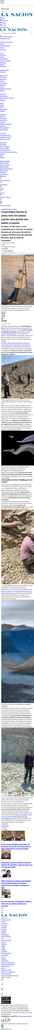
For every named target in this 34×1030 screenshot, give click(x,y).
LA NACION (5, 209)
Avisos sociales (4, 148)
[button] (17, 117)
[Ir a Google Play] (6, 1000)
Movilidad (3, 62)
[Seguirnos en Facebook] (2, 980)
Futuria (2, 53)
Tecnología (3, 118)
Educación (3, 79)
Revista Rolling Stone (6, 169)
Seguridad (3, 77)
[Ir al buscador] (2, 11)
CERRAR (2, 1)
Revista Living (4, 167)
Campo (2, 57)
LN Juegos (3, 115)
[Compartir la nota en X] (4, 321)
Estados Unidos (4, 70)
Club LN (4, 25)
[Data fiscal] (2, 1027)
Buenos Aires (4, 75)
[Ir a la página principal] (17, 16)
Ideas (1, 156)
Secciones (5, 20)
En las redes (13, 209)
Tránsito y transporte (6, 42)
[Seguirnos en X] (2, 984)
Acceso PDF (3, 143)
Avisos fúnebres (5, 146)
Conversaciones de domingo (8, 152)
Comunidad (3, 83)
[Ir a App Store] (6, 1003)
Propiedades (4, 59)
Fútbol (2, 103)
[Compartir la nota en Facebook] (2, 321)
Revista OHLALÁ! (5, 161)
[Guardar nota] (2, 314)
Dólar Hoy (3, 55)
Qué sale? (3, 133)
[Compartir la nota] (2, 316)
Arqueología (5, 826)
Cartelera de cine (5, 135)
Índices (2, 64)
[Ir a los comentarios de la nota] (4, 314)
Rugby (2, 105)
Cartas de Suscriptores (7, 98)
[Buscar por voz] (31, 33)
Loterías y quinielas (5, 124)
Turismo (2, 116)
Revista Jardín (4, 170)
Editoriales (3, 94)
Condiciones (21, 1016)
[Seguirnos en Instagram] (2, 989)
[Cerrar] (27, 30)
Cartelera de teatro (5, 137)
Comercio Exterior (5, 61)
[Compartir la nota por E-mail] (6, 321)
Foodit (4, 23)
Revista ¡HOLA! (4, 163)
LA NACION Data (5, 46)
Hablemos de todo (5, 89)
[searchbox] (16, 33)
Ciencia (2, 87)
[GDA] (5, 1022)
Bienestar (3, 85)
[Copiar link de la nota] (2, 319)
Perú (4, 828)
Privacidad (28, 1016)
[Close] (2, 908)
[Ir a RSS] (2, 994)
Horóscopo (3, 120)
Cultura (2, 81)
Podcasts (2, 126)
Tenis (1, 107)
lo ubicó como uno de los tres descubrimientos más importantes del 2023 (16, 816)
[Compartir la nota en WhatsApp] (4, 316)
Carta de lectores (5, 150)
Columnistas (3, 96)
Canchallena (3, 109)
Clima (1, 44)
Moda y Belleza (4, 128)
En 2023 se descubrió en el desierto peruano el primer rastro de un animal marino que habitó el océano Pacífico (15, 345)
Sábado (2, 154)
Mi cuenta (5, 27)
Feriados (2, 122)
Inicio (3, 18)
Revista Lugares (4, 165)
